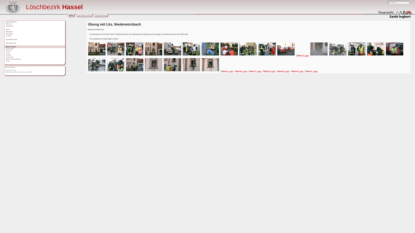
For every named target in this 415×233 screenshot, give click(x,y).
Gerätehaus (9, 26)
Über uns (9, 24)
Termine (8, 51)
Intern (8, 61)
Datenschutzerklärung (13, 59)
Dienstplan (9, 31)
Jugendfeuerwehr (84, 15)
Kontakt (8, 55)
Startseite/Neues (11, 22)
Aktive (71, 15)
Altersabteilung (100, 15)
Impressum (9, 57)
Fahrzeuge (9, 34)
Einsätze (9, 36)
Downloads (9, 49)
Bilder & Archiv (11, 47)
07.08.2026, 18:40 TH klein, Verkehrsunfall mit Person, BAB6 (18, 69)
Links (8, 53)
